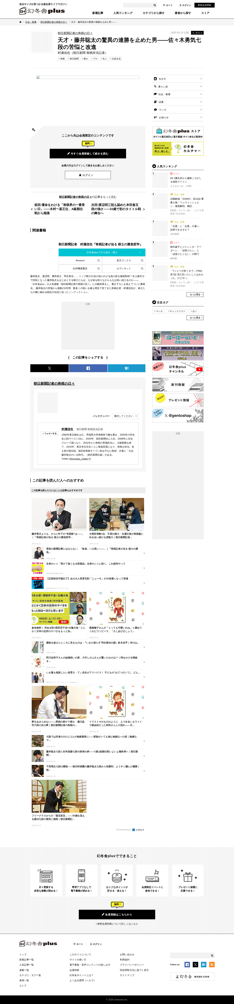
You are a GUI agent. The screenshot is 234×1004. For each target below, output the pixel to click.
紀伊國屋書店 (80, 268)
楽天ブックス (124, 260)
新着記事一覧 (26, 959)
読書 (161, 102)
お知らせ (164, 117)
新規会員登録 (204, 5)
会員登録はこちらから (118, 914)
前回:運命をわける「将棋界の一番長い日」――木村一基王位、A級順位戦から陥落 (59, 209)
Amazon (80, 260)
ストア (205, 13)
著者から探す (183, 13)
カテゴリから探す (154, 13)
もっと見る (195, 294)
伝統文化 (116, 58)
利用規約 (125, 959)
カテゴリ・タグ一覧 (30, 975)
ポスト (198, 32)
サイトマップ (127, 975)
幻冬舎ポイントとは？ (82, 975)
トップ (23, 954)
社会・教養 (30, 22)
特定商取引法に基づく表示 (134, 970)
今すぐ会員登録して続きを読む (90, 153)
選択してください (123, 416)
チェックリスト (177, 311)
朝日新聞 (74, 58)
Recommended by (124, 830)
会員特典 (74, 970)
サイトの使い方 (78, 959)
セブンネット (124, 268)
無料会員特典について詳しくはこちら (117, 923)
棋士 (86, 58)
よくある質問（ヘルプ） (83, 980)
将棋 (62, 58)
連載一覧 (24, 970)
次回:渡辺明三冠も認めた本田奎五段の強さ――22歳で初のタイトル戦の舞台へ (116, 209)
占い (195, 311)
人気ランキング (123, 13)
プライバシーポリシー (132, 964)
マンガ (162, 109)
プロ (95, 58)
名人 (104, 58)
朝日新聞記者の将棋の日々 (53, 22)
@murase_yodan (78, 458)
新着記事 (97, 13)
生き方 (162, 78)
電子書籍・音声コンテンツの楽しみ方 (90, 964)
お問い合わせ (127, 954)
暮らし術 (163, 86)
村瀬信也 (67, 429)
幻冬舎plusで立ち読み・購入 (102, 252)
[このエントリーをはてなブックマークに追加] (203, 965)
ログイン (186, 5)
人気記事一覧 (26, 964)
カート (169, 5)
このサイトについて (80, 954)
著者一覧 (24, 980)
